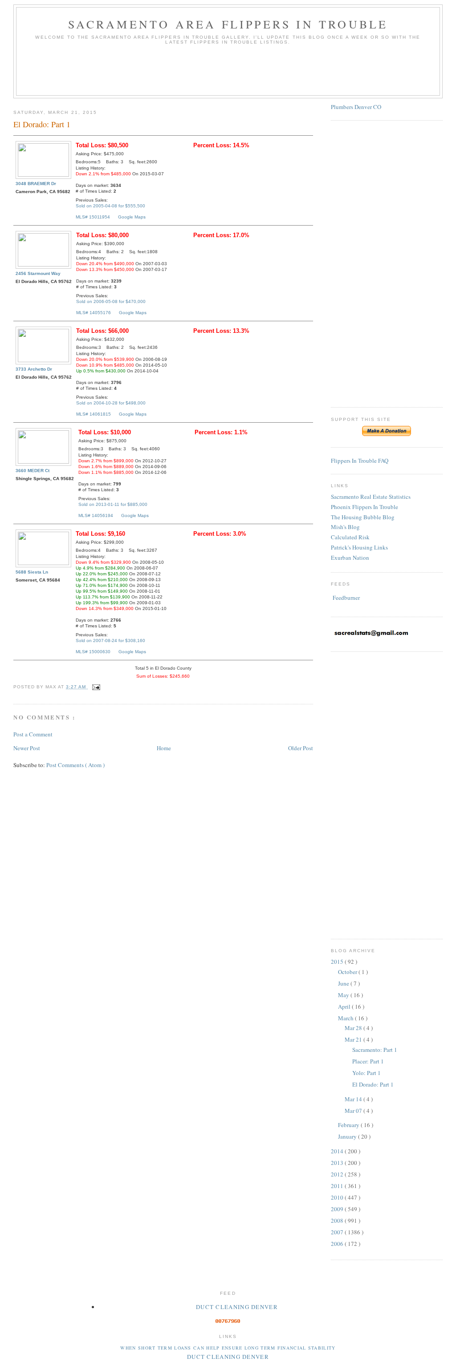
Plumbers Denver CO (356, 107)
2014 (338, 1151)
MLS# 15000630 (93, 651)
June (344, 983)
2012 (338, 1174)
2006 (338, 1244)
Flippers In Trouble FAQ (359, 461)
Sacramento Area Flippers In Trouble (228, 24)
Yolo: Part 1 (366, 1073)
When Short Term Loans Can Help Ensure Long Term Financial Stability (227, 1348)
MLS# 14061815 (93, 414)
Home (164, 748)
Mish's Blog (345, 527)
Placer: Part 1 (368, 1061)
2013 (338, 1163)
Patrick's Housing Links (359, 547)
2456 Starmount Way (38, 273)
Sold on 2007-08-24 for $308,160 (110, 640)
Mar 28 (354, 1028)
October (348, 972)
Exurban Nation (350, 558)
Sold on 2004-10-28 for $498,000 (111, 402)
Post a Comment (33, 734)
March (346, 1018)
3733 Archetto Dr (34, 369)
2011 (338, 1186)
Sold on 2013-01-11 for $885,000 (112, 504)
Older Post (300, 748)
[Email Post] (95, 686)
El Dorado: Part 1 (373, 1084)
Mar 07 (354, 1111)
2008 (338, 1220)
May (344, 995)
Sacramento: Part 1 (374, 1050)
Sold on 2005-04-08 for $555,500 (110, 205)
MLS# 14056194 (95, 515)
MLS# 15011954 (93, 216)
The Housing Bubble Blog (363, 517)
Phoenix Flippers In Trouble (364, 507)
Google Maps (132, 216)
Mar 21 (354, 1039)
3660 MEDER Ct (32, 470)
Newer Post (26, 748)
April (345, 1006)
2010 (338, 1197)
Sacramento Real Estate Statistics (371, 497)
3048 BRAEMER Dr (36, 183)
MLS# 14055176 (93, 312)
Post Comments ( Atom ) (75, 765)
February (349, 1125)
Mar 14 (354, 1099)
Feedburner (346, 598)
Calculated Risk (350, 537)
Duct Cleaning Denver (237, 1307)
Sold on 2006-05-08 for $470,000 (111, 301)
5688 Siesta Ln (32, 572)
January (348, 1136)
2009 (338, 1209)
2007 (338, 1232)
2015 (338, 962)
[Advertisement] (228, 73)
